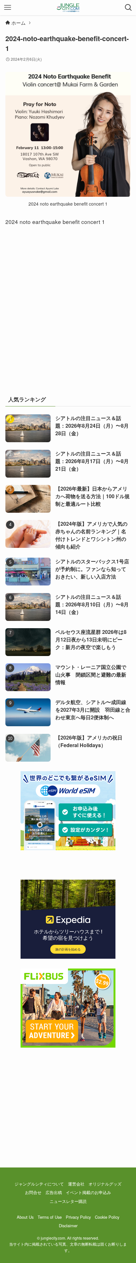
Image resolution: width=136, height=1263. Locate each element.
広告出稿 (54, 1192)
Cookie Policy (107, 1217)
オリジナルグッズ (105, 1184)
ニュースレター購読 (68, 1201)
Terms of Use (50, 1217)
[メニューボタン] (7, 7)
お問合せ (33, 1192)
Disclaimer (68, 1226)
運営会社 (76, 1184)
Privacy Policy (78, 1217)
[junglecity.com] (68, 7)
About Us (25, 1217)
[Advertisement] (68, 314)
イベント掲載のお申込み (88, 1192)
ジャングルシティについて (39, 1184)
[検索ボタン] (128, 7)
